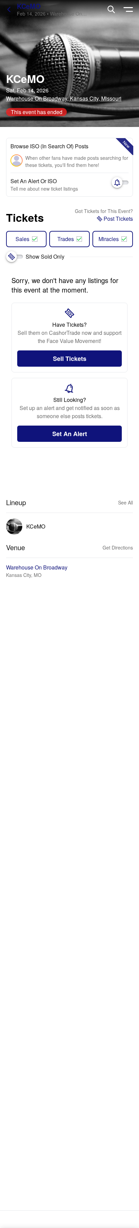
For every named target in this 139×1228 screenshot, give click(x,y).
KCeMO (29, 6)
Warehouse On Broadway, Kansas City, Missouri (63, 98)
